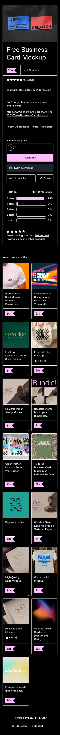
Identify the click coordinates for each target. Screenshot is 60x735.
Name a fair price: (17, 140)
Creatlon (34, 70)
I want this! (30, 157)
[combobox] (21, 178)
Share (47, 178)
